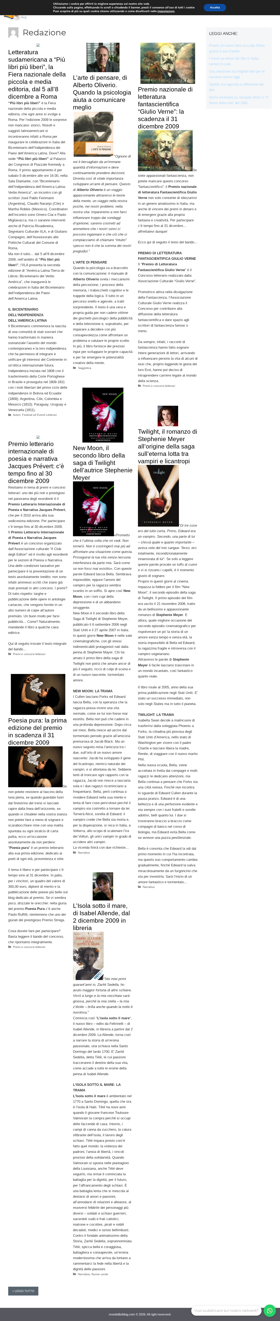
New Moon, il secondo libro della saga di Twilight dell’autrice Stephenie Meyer (103, 463)
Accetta (215, 7)
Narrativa (84, 852)
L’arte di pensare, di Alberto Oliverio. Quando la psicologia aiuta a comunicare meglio (102, 92)
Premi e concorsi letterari (159, 385)
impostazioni (165, 11)
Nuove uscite (99, 1274)
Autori (16, 414)
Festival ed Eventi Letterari (39, 414)
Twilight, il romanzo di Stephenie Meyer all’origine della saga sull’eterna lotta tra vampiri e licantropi (167, 446)
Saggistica (84, 368)
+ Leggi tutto (23, 1291)
